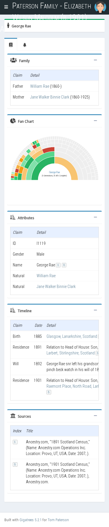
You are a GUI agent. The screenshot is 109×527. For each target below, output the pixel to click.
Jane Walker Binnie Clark (49, 97)
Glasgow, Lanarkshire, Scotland (72, 336)
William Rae (39, 86)
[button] (6, 7)
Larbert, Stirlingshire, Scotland (71, 353)
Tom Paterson (58, 520)
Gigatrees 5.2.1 (30, 520)
